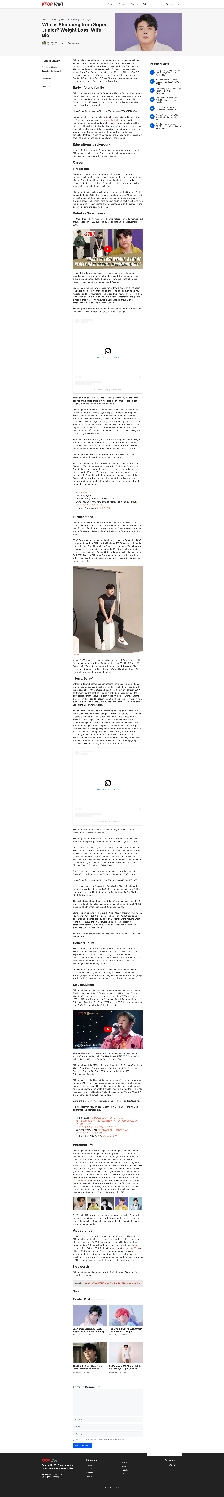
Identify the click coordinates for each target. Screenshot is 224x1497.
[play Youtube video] (108, 249)
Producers (89, 1476)
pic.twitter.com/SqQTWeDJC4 (91, 1132)
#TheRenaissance (114, 1118)
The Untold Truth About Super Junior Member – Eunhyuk (88, 1367)
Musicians (89, 1472)
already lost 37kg (130, 1248)
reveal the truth (111, 120)
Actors (146, 4)
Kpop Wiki (115, 1487)
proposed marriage (82, 1180)
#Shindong (81, 1126)
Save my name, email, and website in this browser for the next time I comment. (101, 1440)
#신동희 (97, 1126)
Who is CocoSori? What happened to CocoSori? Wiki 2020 (168, 82)
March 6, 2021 (110, 1136)
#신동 (90, 1126)
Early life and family (49, 67)
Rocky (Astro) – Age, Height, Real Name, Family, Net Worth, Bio (168, 73)
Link (69, 43)
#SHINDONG (82, 492)
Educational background (51, 71)
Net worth (46, 86)
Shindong (76, 654)
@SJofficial (85, 1123)
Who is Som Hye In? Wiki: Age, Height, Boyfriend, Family (167, 117)
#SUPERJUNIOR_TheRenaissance (92, 1121)
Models (125, 1470)
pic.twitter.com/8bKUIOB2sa (90, 504)
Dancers (122, 4)
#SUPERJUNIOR (130, 1121)
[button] (178, 4)
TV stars (169, 4)
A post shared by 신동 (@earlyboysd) (108, 390)
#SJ (78, 1123)
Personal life (46, 79)
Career (44, 75)
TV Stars (125, 1473)
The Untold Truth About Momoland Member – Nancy (168, 108)
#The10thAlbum (97, 1118)
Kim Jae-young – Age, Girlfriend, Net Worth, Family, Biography (168, 126)
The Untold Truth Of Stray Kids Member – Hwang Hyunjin (167, 100)
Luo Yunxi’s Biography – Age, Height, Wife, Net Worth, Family (89, 1330)
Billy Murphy (52, 42)
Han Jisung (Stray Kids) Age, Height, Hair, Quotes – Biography (168, 91)
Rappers (134, 4)
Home (44, 20)
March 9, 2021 (104, 508)
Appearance (46, 82)
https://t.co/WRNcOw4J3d (114, 1130)
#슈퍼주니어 (115, 1121)
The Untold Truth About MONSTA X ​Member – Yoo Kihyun (125, 1330)
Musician (157, 4)
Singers (111, 4)
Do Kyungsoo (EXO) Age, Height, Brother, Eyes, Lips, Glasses (125, 1367)
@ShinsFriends (108, 1126)
